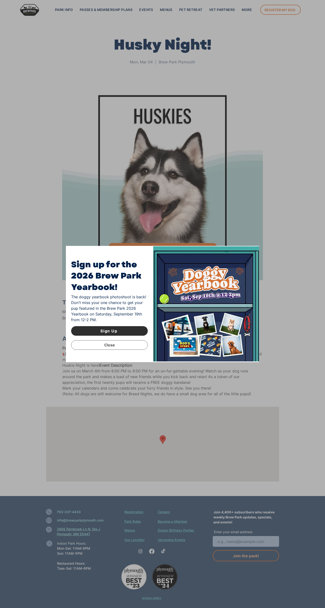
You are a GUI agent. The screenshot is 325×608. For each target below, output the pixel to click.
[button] (109, 345)
